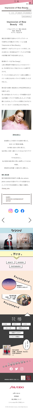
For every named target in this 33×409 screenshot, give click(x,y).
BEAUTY (20, 12)
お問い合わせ (16, 393)
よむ (25, 324)
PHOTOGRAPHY (27, 16)
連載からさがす (16, 332)
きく (15, 324)
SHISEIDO (27, 12)
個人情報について (16, 399)
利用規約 (16, 396)
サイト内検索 (15, 336)
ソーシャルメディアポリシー (16, 402)
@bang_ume (6, 188)
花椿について (23, 328)
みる (13, 12)
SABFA (8, 197)
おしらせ (8, 328)
